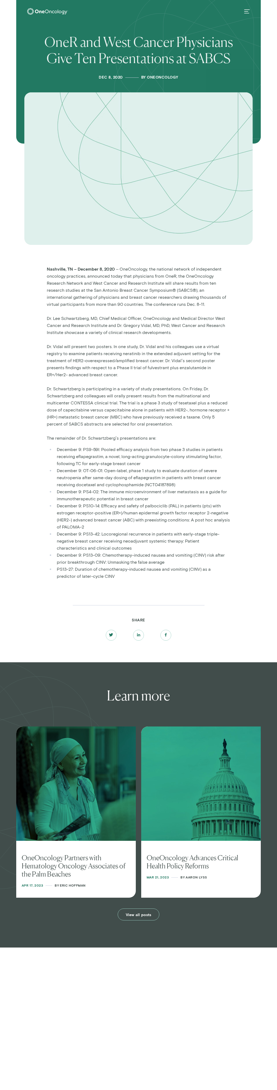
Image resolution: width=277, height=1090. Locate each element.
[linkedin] (138, 635)
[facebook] (166, 635)
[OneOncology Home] (47, 11)
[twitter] (111, 635)
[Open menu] (247, 11)
